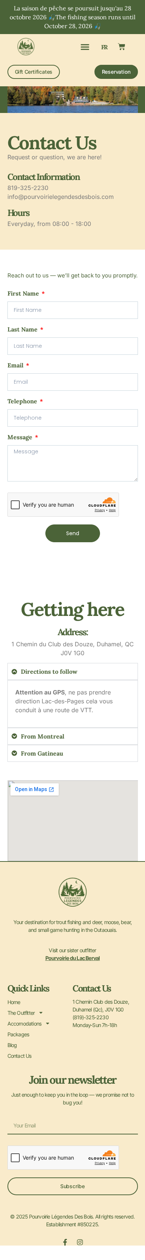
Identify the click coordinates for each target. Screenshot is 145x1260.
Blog (12, 1045)
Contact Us (19, 1056)
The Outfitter (21, 1013)
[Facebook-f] (65, 1242)
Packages (18, 1034)
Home (13, 1002)
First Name (24, 293)
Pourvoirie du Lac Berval (72, 958)
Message (20, 437)
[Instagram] (80, 1242)
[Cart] (121, 47)
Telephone (23, 401)
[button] (85, 47)
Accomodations (24, 1023)
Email (16, 365)
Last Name (23, 329)
